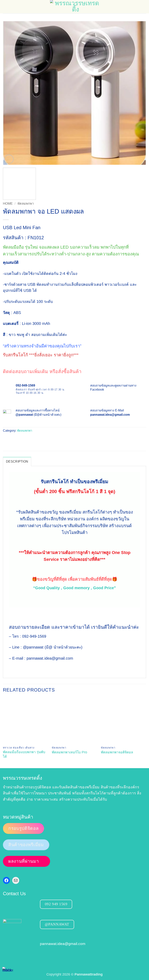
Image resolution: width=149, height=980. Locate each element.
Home (8, 203)
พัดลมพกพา (25, 203)
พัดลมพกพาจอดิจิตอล (117, 752)
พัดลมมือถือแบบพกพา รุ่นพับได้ (24, 754)
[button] (6, 6)
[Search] (144, 7)
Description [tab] (17, 461)
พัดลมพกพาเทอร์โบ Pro (69, 752)
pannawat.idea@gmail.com (62, 943)
